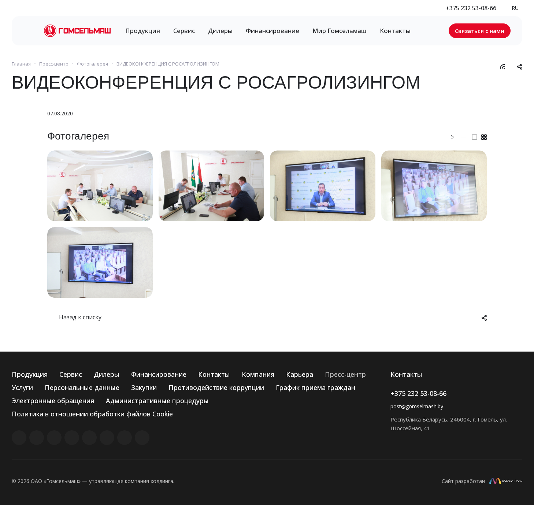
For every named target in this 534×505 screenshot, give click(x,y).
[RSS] (502, 66)
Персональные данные (82, 387)
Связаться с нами (479, 30)
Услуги (22, 387)
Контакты (214, 374)
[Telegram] (71, 437)
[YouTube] (89, 437)
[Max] (142, 437)
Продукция (30, 374)
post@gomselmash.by (416, 406)
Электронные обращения (53, 400)
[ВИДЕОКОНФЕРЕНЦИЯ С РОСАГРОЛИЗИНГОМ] (100, 186)
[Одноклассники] (107, 437)
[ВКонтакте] (19, 437)
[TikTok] (124, 437)
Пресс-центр (345, 374)
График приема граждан (315, 387)
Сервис (70, 374)
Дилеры (106, 374)
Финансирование (158, 374)
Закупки (144, 387)
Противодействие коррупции (216, 387)
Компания (258, 374)
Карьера (299, 374)
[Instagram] (54, 437)
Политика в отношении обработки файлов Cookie (92, 413)
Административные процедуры (157, 400)
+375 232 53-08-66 (471, 8)
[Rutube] (36, 437)
